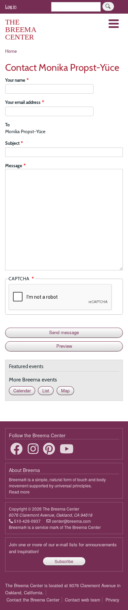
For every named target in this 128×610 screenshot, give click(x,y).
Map (65, 390)
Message (13, 165)
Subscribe (64, 561)
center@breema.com (71, 521)
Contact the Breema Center (32, 600)
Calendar (22, 390)
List (45, 390)
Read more (19, 492)
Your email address (23, 102)
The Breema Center (20, 29)
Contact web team (82, 600)
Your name (15, 80)
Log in (10, 6)
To (7, 124)
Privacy (112, 600)
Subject (12, 143)
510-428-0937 (27, 521)
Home (11, 51)
